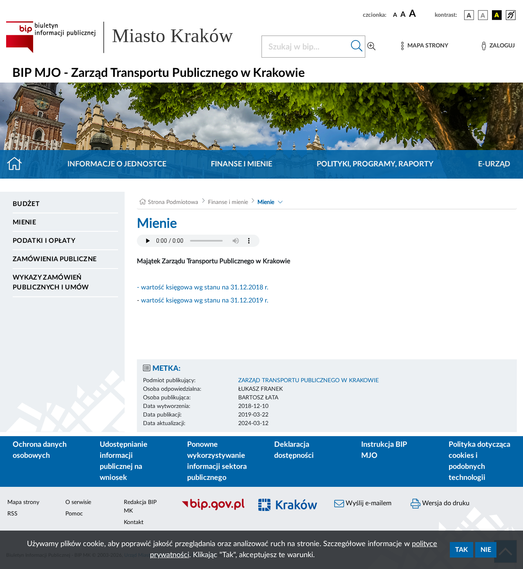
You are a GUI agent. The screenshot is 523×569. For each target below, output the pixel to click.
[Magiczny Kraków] (289, 509)
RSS (12, 514)
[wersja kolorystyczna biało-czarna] (483, 15)
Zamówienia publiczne (54, 259)
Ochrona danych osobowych (40, 450)
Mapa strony (23, 502)
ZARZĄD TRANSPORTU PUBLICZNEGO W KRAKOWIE (308, 380)
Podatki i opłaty (44, 240)
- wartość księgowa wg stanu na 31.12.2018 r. (202, 287)
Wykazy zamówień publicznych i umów (51, 282)
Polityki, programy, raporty (375, 164)
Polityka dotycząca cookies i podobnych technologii (479, 461)
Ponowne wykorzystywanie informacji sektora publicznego (217, 461)
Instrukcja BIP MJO (384, 450)
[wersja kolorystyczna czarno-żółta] (497, 15)
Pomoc (74, 514)
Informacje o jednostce (116, 164)
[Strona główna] (17, 164)
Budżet (26, 204)
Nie (486, 550)
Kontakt (133, 522)
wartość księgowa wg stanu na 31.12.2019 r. (204, 300)
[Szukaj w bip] (357, 47)
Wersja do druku (444, 503)
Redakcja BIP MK (140, 507)
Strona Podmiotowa (173, 202)
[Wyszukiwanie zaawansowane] (371, 47)
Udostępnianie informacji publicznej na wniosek (124, 461)
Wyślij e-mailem (367, 503)
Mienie (24, 222)
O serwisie (78, 502)
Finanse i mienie (241, 164)
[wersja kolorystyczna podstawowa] (469, 15)
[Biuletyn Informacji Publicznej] (213, 509)
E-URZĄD (494, 164)
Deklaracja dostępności (294, 450)
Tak (461, 550)
